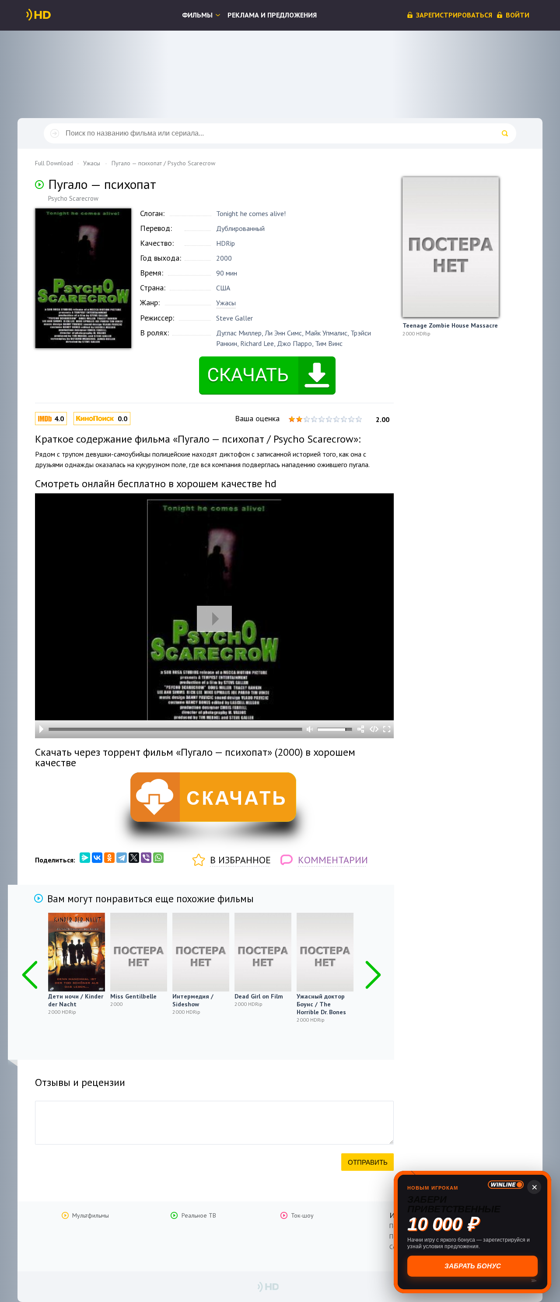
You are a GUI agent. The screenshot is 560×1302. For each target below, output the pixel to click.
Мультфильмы (90, 1215)
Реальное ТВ (199, 1215)
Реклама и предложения (272, 14)
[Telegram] (121, 857)
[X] (134, 857)
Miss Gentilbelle (133, 996)
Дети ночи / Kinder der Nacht (75, 1000)
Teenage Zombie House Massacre (450, 325)
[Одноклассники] (109, 857)
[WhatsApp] (158, 857)
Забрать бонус (472, 1266)
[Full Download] (53, 15)
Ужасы (226, 302)
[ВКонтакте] (97, 857)
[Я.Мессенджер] (85, 857)
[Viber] (146, 857)
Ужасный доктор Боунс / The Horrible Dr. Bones (321, 1004)
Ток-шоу (302, 1215)
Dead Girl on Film (258, 996)
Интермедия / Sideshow (193, 1000)
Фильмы (197, 14)
